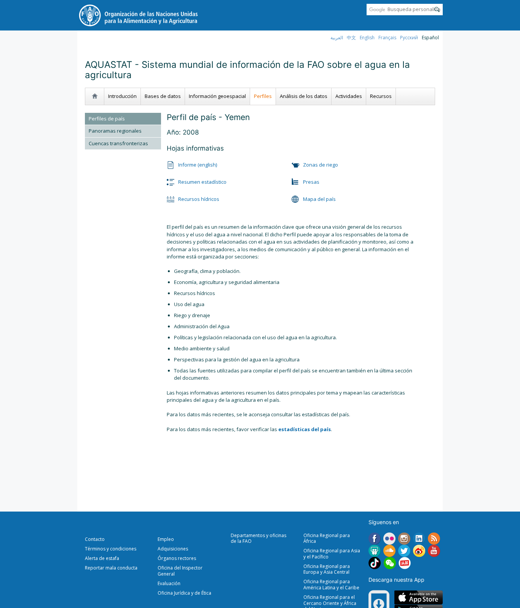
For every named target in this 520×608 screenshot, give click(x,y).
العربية (336, 37)
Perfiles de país (107, 118)
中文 (351, 37)
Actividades (348, 96)
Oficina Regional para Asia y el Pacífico (331, 553)
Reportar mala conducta (111, 568)
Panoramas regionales (115, 130)
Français (387, 37)
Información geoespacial (217, 96)
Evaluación (169, 583)
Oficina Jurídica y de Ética (184, 593)
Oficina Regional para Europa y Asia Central (326, 569)
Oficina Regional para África (326, 538)
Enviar (437, 9)
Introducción (122, 96)
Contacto (95, 539)
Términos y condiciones (110, 548)
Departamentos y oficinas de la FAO (258, 538)
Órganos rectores (177, 558)
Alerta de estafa (102, 558)
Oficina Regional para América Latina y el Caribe (331, 584)
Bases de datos (163, 96)
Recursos (381, 96)
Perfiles (263, 96)
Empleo (166, 539)
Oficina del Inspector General (180, 571)
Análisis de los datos (303, 96)
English (367, 37)
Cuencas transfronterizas (118, 143)
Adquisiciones (173, 548)
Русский (409, 37)
